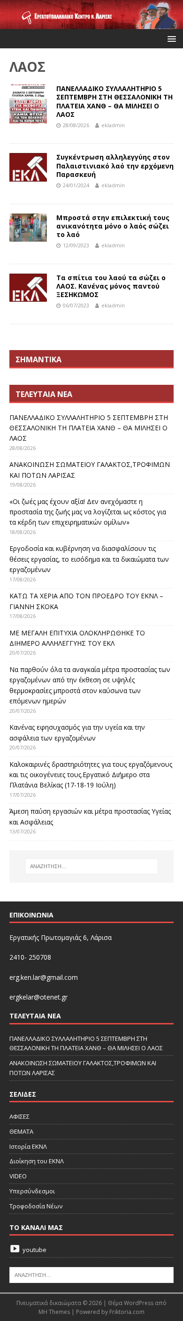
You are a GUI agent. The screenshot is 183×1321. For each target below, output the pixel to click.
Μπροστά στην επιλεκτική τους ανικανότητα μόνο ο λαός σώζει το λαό (112, 226)
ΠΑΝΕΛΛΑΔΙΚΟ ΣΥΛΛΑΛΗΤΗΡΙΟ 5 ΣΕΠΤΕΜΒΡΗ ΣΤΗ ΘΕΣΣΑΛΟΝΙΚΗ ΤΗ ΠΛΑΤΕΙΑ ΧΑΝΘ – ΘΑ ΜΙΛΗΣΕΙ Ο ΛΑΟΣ (114, 101)
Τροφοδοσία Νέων (35, 1206)
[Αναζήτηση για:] (92, 866)
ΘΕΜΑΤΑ (21, 1131)
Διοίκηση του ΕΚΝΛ (36, 1161)
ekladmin (113, 125)
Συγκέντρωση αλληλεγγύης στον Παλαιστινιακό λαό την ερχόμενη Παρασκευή (115, 165)
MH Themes (54, 1312)
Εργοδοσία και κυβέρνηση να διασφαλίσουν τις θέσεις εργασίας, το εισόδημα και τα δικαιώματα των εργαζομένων (89, 559)
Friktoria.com (127, 1312)
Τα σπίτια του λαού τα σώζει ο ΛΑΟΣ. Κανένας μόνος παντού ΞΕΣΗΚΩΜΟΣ (111, 286)
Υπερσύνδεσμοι (32, 1191)
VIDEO (18, 1176)
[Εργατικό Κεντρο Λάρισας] (91, 23)
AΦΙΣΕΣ (19, 1116)
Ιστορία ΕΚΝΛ (28, 1146)
